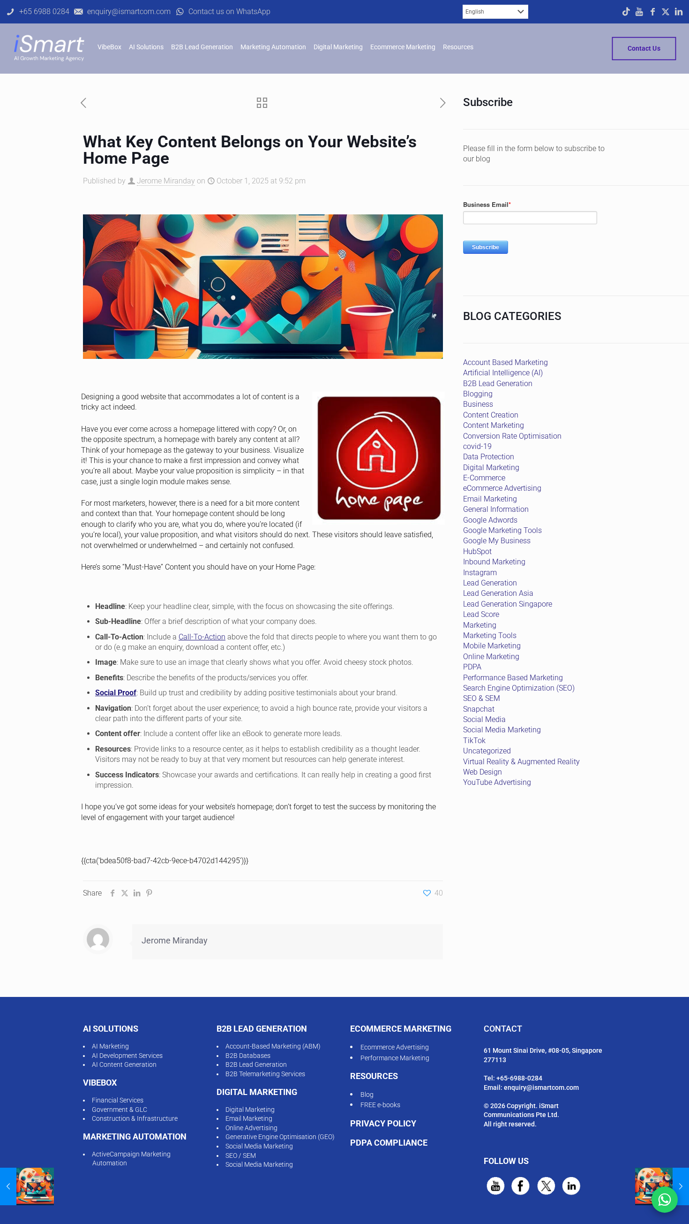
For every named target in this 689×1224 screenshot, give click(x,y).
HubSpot (477, 551)
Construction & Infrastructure (135, 1118)
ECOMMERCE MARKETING (400, 1029)
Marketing (479, 625)
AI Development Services (127, 1055)
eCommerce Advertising (502, 488)
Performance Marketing (394, 1058)
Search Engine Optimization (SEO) (519, 688)
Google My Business (497, 540)
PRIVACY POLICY (383, 1123)
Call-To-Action (202, 636)
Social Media (484, 719)
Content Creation (490, 415)
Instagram (480, 572)
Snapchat (478, 709)
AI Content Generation (124, 1064)
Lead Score (481, 614)
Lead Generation (490, 582)
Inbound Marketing (494, 561)
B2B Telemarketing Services (265, 1074)
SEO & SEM (481, 698)
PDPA (472, 666)
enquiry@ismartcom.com (541, 1087)
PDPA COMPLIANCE (388, 1143)
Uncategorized (487, 750)
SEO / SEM (240, 1155)
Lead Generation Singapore (507, 604)
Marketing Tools (490, 635)
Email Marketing (490, 498)
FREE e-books (380, 1105)
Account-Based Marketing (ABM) (273, 1046)
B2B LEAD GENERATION (262, 1029)
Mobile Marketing (492, 645)
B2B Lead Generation (497, 383)
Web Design (482, 772)
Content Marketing (493, 425)
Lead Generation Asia (498, 593)
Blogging (478, 393)
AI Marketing (110, 1046)
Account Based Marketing (505, 362)
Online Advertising (251, 1128)
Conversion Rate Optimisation (512, 436)
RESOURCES (374, 1076)
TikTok (474, 740)
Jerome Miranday (166, 180)
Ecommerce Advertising (394, 1047)
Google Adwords (490, 520)
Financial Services (117, 1100)
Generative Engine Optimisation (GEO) (280, 1136)
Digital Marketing (491, 467)
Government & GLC (119, 1109)
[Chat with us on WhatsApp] (665, 1199)
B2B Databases (247, 1055)
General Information (496, 509)
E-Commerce (484, 477)
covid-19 (477, 446)
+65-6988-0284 (519, 1078)
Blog (367, 1094)
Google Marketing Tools (502, 530)
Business (478, 404)
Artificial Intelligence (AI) (503, 372)
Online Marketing (491, 656)
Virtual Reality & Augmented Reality (521, 761)
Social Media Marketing (502, 729)
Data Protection (488, 456)
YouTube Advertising (497, 782)
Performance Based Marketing (513, 677)
